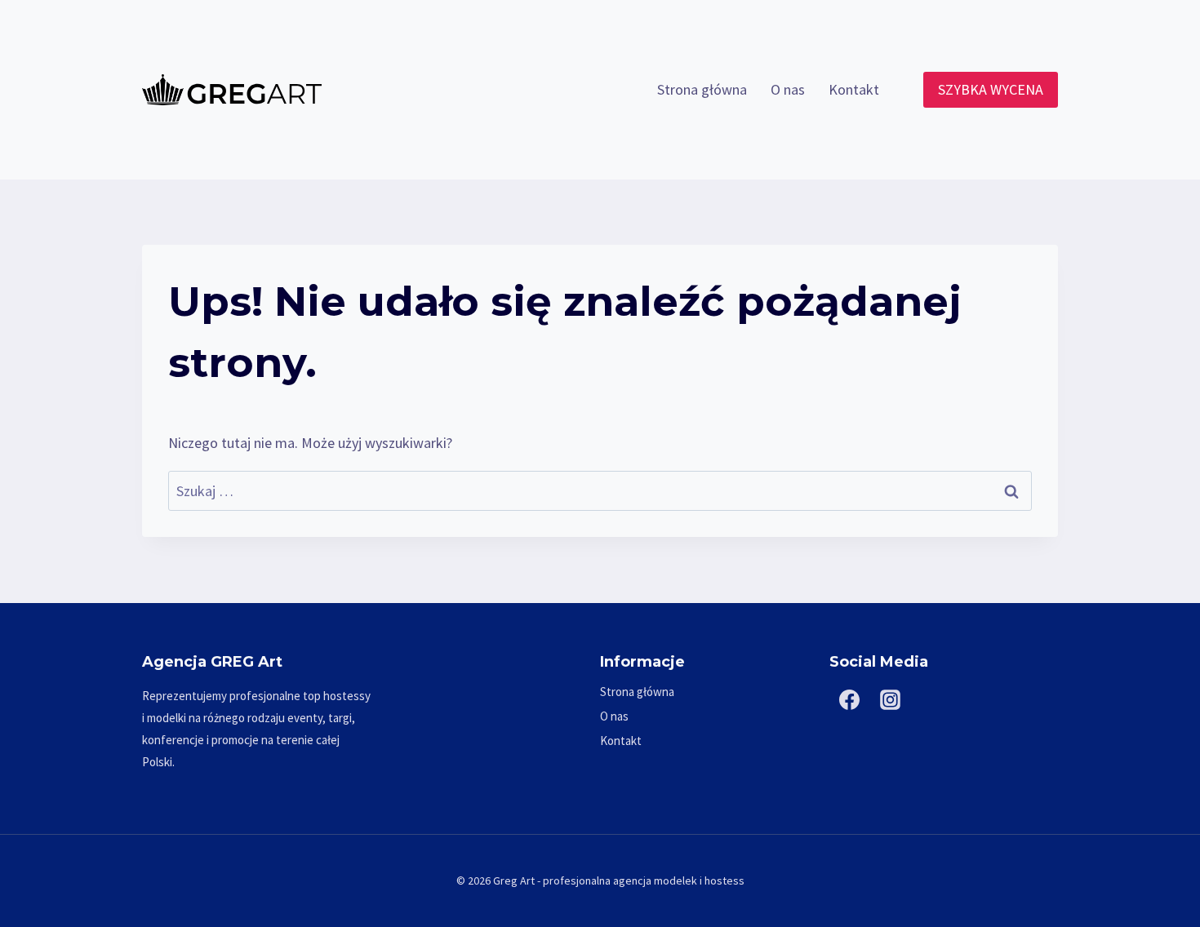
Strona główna (702, 89)
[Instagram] (890, 700)
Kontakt (854, 89)
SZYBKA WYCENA (990, 89)
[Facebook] (849, 700)
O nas (788, 89)
